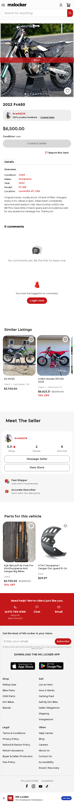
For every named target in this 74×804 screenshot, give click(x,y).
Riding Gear (9, 684)
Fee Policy (9, 762)
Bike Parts (9, 690)
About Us (44, 750)
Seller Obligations (49, 707)
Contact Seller (47, 117)
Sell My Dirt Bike (48, 702)
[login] (61, 5)
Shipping (44, 713)
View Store (37, 467)
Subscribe (63, 641)
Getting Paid (46, 696)
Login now (37, 300)
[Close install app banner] (3, 798)
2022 (22, 183)
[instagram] (33, 786)
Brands (7, 707)
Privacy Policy (11, 739)
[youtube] (40, 786)
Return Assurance (13, 750)
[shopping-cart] (68, 5)
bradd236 (19, 113)
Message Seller (37, 459)
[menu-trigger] (3, 5)
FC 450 (22, 187)
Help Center (46, 733)
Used (22, 174)
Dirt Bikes (8, 702)
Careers (43, 744)
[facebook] (26, 786)
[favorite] (31, 339)
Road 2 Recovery (49, 768)
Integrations (46, 719)
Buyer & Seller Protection (18, 756)
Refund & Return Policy (16, 744)
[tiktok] (47, 786)
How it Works (47, 690)
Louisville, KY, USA (29, 191)
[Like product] (67, 91)
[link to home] (17, 5)
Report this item (58, 152)
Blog (41, 739)
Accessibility (46, 762)
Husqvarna (25, 179)
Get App (66, 798)
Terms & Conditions (14, 733)
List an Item (46, 684)
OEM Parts (9, 696)
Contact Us (45, 756)
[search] (70, 13)
